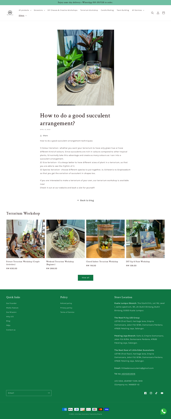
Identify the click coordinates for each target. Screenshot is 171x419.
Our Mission (11, 312)
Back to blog (87, 200)
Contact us (11, 330)
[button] (24, 10)
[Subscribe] (48, 393)
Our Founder (11, 303)
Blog (8, 321)
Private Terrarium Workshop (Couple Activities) (23, 263)
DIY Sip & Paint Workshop (138, 261)
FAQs (8, 325)
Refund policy (66, 303)
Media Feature (12, 308)
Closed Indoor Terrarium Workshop (102, 261)
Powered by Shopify (96, 414)
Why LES (10, 317)
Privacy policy (66, 308)
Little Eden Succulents (81, 414)
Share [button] (45, 136)
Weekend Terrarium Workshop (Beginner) (60, 263)
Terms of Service (67, 312)
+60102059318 (128, 374)
